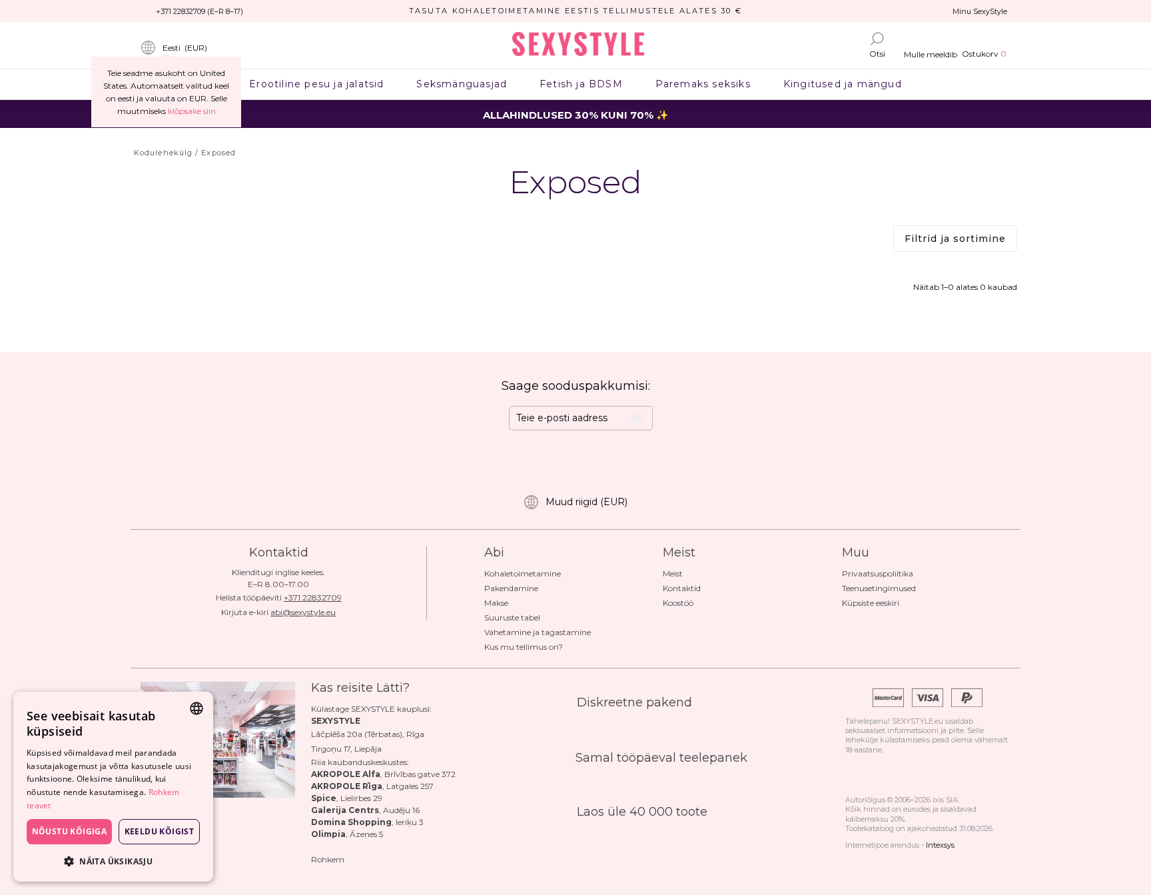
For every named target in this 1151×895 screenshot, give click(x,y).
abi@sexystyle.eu (303, 612)
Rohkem (327, 859)
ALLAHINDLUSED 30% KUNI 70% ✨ (576, 115)
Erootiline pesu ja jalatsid (317, 84)
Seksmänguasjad (462, 84)
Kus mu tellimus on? (523, 647)
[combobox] (196, 708)
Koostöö (678, 603)
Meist (673, 573)
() (185, 48)
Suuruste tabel (512, 617)
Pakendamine (511, 588)
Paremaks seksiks (702, 84)
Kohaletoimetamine (522, 573)
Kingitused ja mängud (842, 84)
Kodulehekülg (163, 152)
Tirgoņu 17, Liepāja (346, 749)
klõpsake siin (192, 111)
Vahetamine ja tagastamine (537, 632)
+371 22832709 (313, 597)
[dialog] (113, 787)
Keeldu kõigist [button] (159, 831)
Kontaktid (682, 588)
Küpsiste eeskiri (870, 603)
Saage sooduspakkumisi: (576, 386)
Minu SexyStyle (980, 11)
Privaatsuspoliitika (877, 573)
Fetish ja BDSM (581, 84)
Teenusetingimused (879, 588)
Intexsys (940, 845)
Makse (496, 603)
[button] (113, 860)
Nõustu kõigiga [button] (69, 831)
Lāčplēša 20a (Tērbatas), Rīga (367, 734)
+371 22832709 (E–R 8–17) (199, 11)
